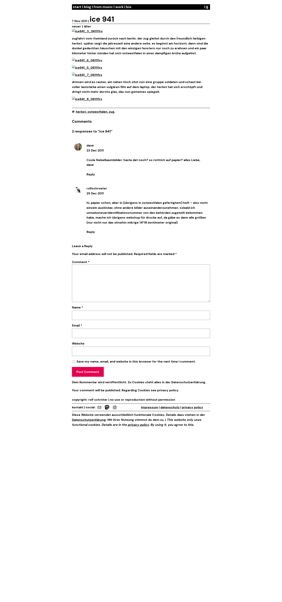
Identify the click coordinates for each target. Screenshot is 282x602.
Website (78, 343)
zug (111, 112)
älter (87, 26)
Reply (91, 174)
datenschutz (170, 407)
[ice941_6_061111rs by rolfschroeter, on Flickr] (87, 60)
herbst (81, 112)
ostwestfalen (97, 112)
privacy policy (167, 390)
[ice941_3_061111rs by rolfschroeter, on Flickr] (87, 31)
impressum (149, 407)
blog (87, 7)
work (119, 7)
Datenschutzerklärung (188, 382)
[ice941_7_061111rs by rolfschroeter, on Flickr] (87, 75)
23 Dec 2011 (95, 150)
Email (77, 325)
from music (103, 7)
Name (77, 307)
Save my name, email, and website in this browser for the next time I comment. (136, 361)
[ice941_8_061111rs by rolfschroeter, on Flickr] (87, 99)
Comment (80, 262)
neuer (76, 26)
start (77, 7)
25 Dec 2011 (95, 193)
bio (128, 7)
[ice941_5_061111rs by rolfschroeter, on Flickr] (87, 68)
